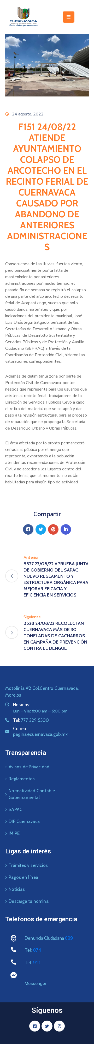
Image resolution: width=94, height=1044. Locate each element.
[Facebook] (28, 529)
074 (37, 950)
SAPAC (15, 809)
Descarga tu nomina (29, 901)
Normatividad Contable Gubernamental (32, 794)
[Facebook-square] (34, 1026)
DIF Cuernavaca (24, 821)
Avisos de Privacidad (29, 766)
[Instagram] (59, 1026)
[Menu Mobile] (68, 17)
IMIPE (14, 833)
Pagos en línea (23, 877)
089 (69, 938)
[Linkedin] (66, 529)
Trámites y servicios (28, 865)
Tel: (31, 720)
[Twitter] (41, 529)
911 (37, 963)
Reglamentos (22, 778)
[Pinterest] (53, 529)
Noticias (17, 889)
